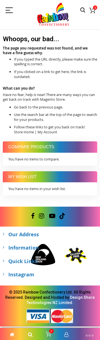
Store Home (24, 131)
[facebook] (33, 216)
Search (83, 10)
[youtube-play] (52, 216)
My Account (47, 131)
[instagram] (42, 216)
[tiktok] (62, 216)
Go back (20, 107)
